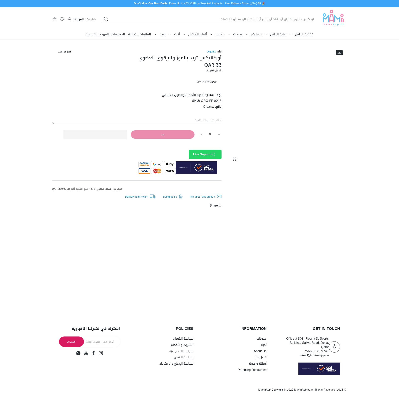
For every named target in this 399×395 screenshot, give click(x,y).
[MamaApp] (333, 19)
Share (214, 205)
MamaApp (264, 389)
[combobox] (208, 19)
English (91, 19)
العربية (79, 19)
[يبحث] (106, 19)
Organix (211, 51)
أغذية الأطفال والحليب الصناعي (183, 95)
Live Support (202, 154)
